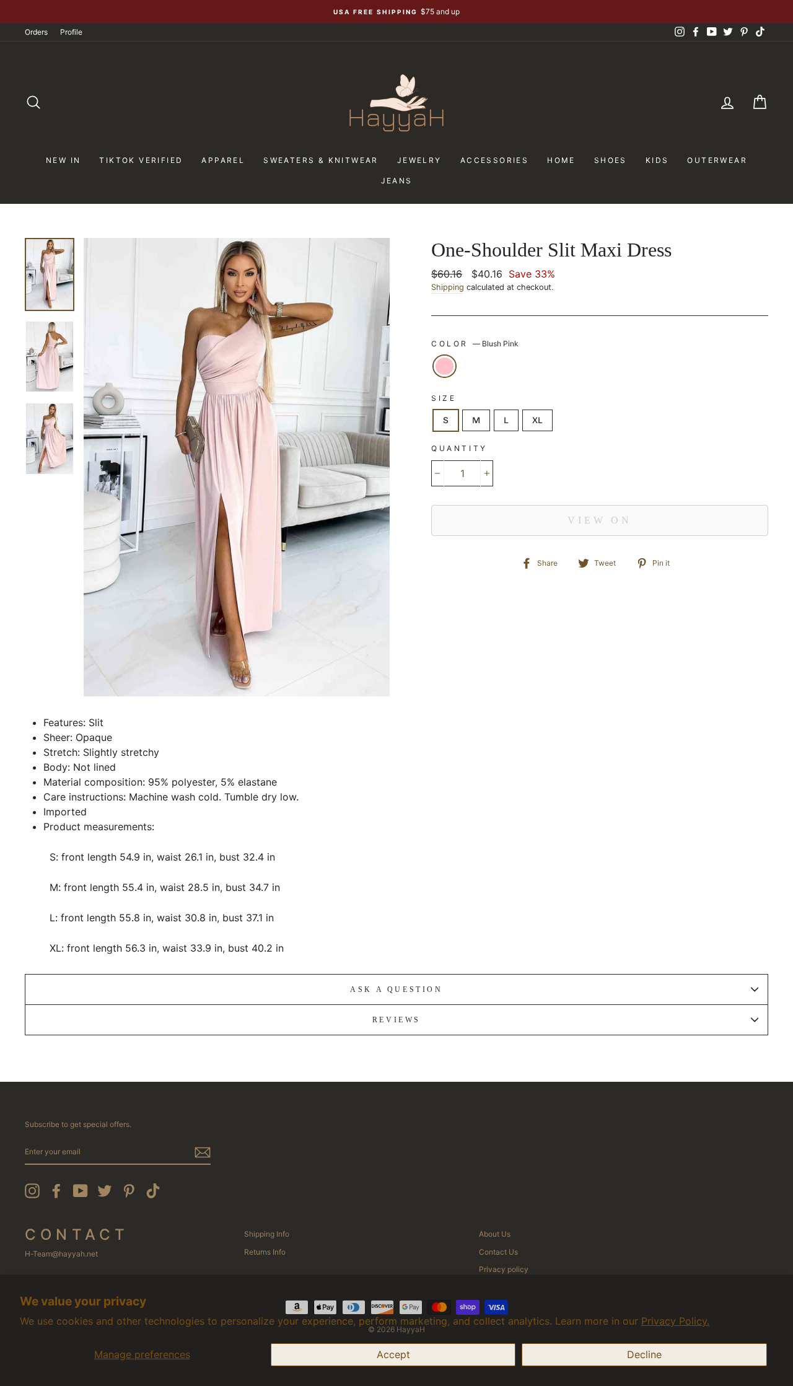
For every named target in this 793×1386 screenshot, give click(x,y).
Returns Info (265, 1252)
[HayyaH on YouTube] (80, 1190)
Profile (71, 32)
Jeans (397, 180)
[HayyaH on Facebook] (56, 1190)
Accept (393, 1354)
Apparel (223, 160)
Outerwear (717, 160)
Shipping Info (266, 1234)
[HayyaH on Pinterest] (128, 1190)
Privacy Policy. (675, 1321)
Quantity (459, 448)
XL (537, 420)
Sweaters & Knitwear (321, 160)
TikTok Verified (141, 160)
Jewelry (419, 160)
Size (443, 398)
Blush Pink (444, 366)
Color (475, 343)
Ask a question (396, 989)
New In (63, 160)
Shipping (447, 287)
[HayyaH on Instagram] (32, 1190)
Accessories (494, 160)
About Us (494, 1234)
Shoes (610, 160)
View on (599, 520)
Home (561, 160)
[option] (396, 11)
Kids (657, 160)
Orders (36, 32)
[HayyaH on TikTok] (153, 1190)
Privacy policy (503, 1269)
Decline (644, 1354)
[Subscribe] (203, 1152)
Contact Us (498, 1252)
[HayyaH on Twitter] (104, 1190)
